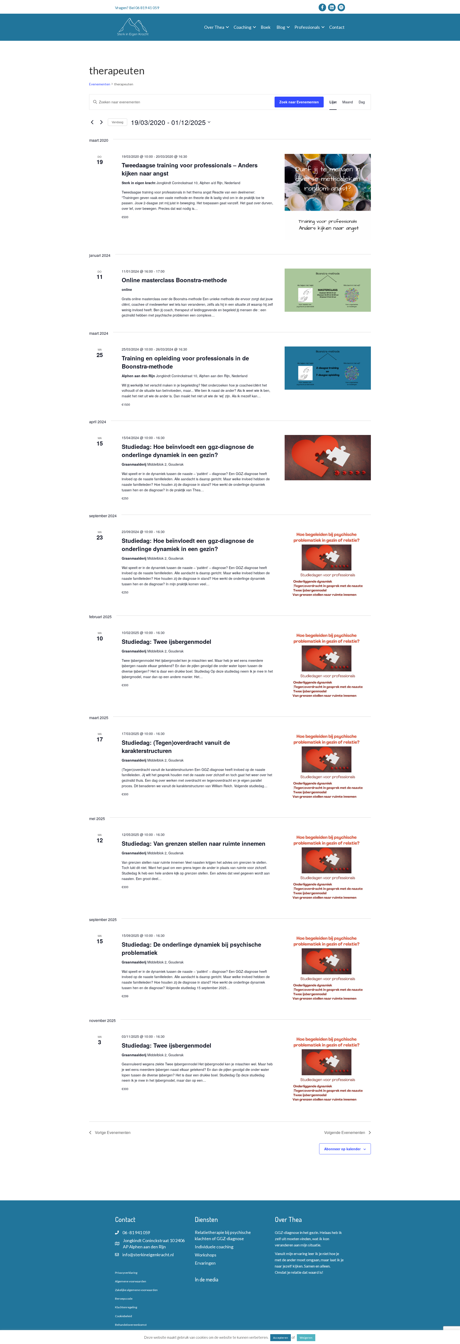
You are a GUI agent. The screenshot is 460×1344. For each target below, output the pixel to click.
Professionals (307, 27)
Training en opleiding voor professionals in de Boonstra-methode (185, 362)
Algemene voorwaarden (130, 1281)
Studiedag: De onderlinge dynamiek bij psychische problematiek (191, 948)
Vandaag (117, 122)
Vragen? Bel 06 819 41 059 (137, 7)
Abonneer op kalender (342, 1148)
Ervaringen (205, 1263)
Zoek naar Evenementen (299, 102)
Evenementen (99, 84)
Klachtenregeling (126, 1307)
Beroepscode (123, 1298)
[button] (227, 27)
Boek (265, 27)
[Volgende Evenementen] (101, 122)
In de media (206, 1279)
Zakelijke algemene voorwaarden (136, 1290)
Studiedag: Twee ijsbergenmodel (166, 641)
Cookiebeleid (123, 1316)
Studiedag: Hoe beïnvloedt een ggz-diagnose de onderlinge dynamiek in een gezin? (188, 450)
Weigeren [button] (306, 1337)
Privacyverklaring (126, 1272)
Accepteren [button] (280, 1337)
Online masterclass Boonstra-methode (174, 280)
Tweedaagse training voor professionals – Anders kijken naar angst (190, 169)
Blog (280, 27)
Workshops (205, 1254)
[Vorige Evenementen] (92, 122)
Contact (337, 27)
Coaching (242, 27)
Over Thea (214, 27)
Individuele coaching (214, 1246)
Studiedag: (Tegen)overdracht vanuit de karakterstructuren (176, 746)
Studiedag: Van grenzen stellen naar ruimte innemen (193, 843)
